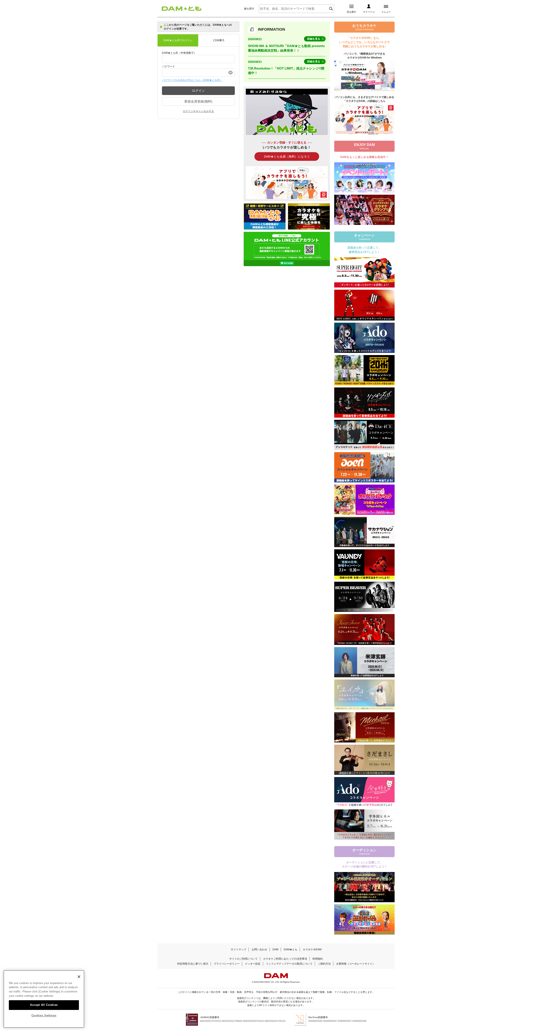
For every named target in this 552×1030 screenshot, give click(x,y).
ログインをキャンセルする (198, 111)
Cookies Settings (43, 1015)
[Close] (79, 976)
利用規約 (317, 958)
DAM (275, 949)
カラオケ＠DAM (312, 949)
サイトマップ (238, 949)
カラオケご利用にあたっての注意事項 (285, 958)
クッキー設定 (252, 963)
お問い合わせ (259, 949)
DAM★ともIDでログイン (178, 40)
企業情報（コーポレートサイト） (355, 963)
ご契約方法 (324, 963)
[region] (43, 999)
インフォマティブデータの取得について (289, 963)
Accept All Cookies (44, 1004)
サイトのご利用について (243, 958)
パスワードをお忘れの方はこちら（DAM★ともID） (192, 80)
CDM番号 (218, 40)
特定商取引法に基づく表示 (192, 963)
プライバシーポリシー (227, 963)
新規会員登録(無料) (198, 101)
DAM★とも (290, 949)
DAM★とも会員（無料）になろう (287, 156)
